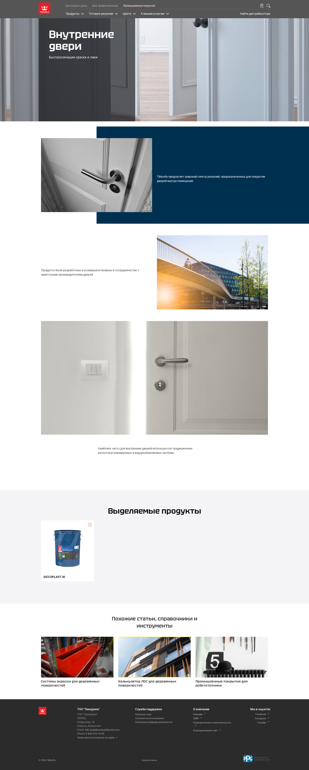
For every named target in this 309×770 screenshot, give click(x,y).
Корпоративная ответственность (212, 722)
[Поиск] (268, 6)
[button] (262, 6)
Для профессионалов (105, 5)
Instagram (260, 718)
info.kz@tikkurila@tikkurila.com (102, 729)
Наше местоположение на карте (95, 737)
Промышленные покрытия (139, 5)
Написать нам (143, 714)
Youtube (261, 722)
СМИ (196, 718)
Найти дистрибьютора (255, 13)
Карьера (197, 714)
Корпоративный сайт (205, 730)
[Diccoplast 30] (68, 550)
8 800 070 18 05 (95, 733)
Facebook (260, 714)
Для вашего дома (76, 5)
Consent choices (149, 760)
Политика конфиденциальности (153, 722)
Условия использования (149, 718)
